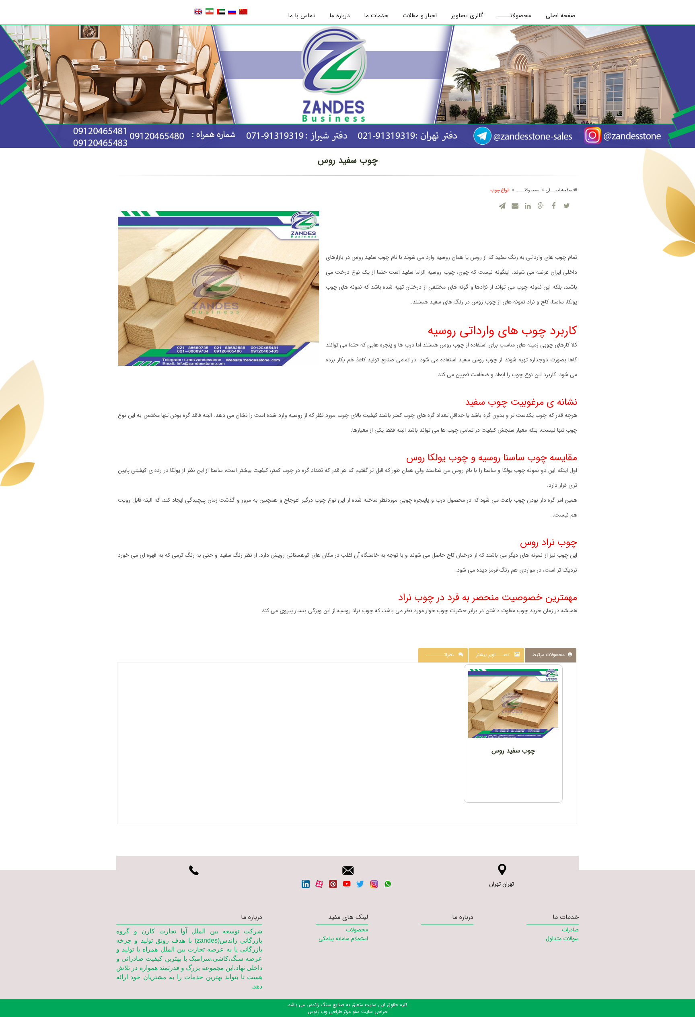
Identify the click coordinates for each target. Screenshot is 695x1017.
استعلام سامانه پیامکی (343, 939)
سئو (355, 1011)
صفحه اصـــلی (559, 190)
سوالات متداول (562, 939)
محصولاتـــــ (514, 16)
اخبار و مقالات (420, 16)
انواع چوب (500, 190)
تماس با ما (301, 16)
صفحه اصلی (561, 16)
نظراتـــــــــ (442, 654)
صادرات (570, 930)
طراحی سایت (373, 1011)
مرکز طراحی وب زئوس (329, 1011)
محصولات (357, 930)
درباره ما (339, 16)
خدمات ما (376, 16)
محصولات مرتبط (550, 654)
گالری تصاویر (467, 16)
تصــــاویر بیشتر (495, 654)
